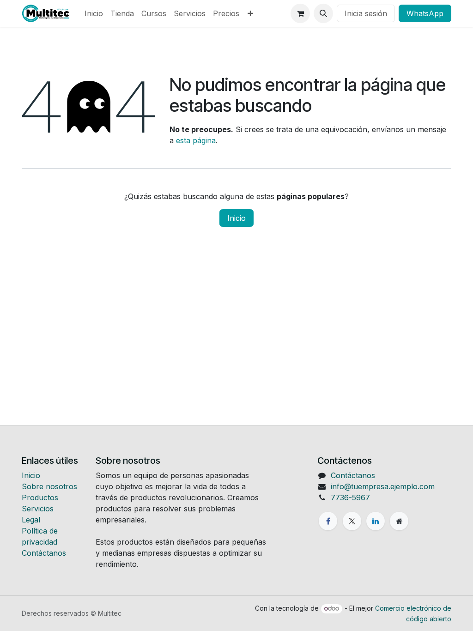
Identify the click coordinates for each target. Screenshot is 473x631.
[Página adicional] (399, 521)
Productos (40, 497)
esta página (196, 140)
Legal (31, 519)
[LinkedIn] (375, 521)
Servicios (38, 508)
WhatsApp (424, 13)
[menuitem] (94, 13)
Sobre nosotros (49, 486)
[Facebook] (328, 521)
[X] (352, 521)
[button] (323, 13)
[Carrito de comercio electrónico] (300, 13)
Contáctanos (44, 553)
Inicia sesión (366, 13)
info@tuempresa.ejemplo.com (383, 486)
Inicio (236, 218)
